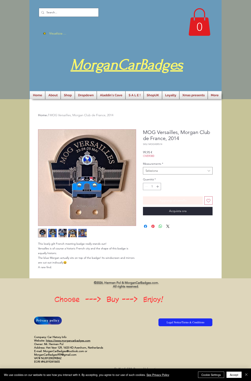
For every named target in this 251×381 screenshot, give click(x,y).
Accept (234, 375)
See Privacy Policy (157, 375)
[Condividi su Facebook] (145, 226)
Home (42, 115)
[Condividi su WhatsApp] (160, 226)
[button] (199, 22)
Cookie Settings (211, 375)
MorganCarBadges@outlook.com (63, 351)
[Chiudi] (246, 375)
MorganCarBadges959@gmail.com (55, 354)
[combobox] (178, 170)
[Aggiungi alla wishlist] (208, 200)
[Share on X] (168, 226)
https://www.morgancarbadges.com (68, 340)
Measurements (153, 163)
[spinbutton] (152, 186)
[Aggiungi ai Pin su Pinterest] (153, 226)
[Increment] (158, 186)
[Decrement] (146, 186)
